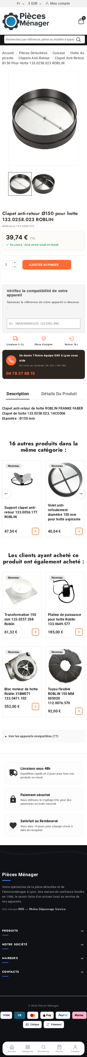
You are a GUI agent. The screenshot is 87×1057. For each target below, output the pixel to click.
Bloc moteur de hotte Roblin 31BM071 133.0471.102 (21, 693)
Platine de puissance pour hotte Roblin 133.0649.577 (64, 619)
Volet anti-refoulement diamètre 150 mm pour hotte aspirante (64, 512)
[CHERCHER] (78, 39)
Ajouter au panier (44, 264)
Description (18, 393)
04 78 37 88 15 (20, 373)
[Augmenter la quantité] (14, 262)
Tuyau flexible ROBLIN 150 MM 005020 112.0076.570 (61, 696)
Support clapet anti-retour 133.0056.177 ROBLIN (20, 512)
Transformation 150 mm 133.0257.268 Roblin (20, 619)
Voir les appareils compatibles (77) (33, 736)
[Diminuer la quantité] (14, 267)
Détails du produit (59, 393)
